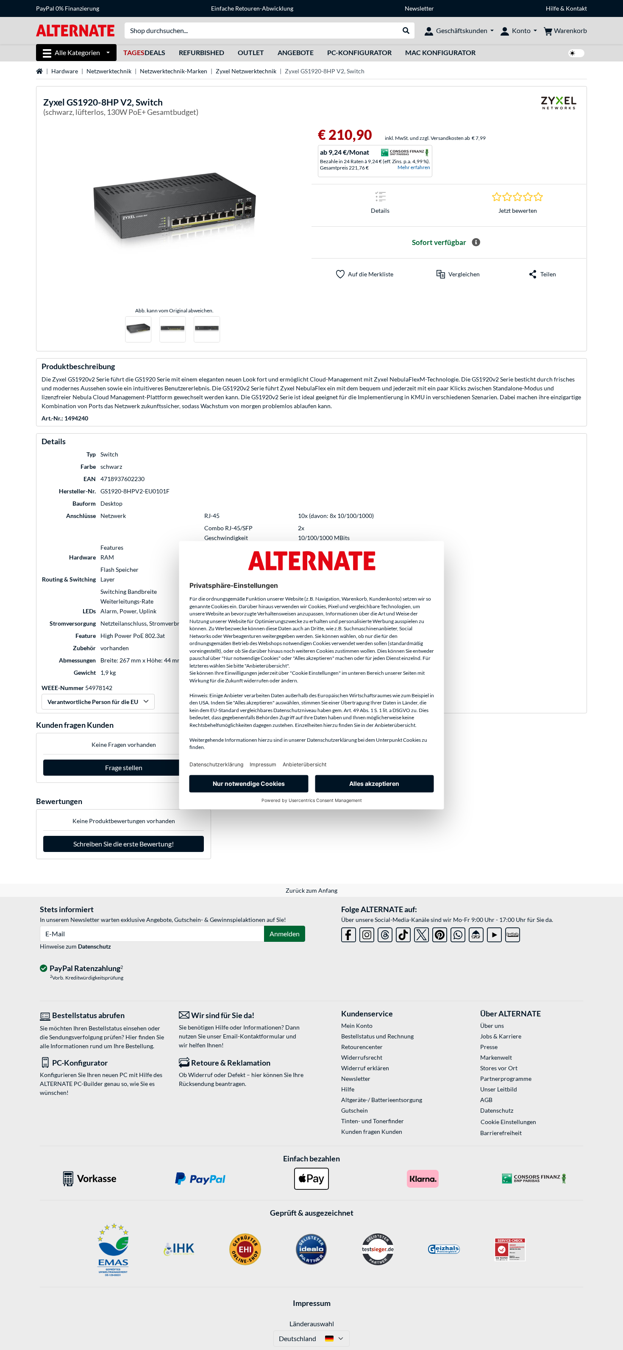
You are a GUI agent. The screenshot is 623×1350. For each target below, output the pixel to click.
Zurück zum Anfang (311, 890)
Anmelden (285, 934)
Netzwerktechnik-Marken (173, 71)
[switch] (576, 53)
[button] (458, 274)
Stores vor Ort (498, 1068)
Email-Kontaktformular (254, 1036)
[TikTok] (403, 933)
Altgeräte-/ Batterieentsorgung (381, 1099)
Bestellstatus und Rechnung (377, 1036)
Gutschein (354, 1110)
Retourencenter (362, 1046)
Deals (144, 52)
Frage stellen (123, 767)
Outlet (251, 52)
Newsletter (419, 8)
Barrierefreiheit (501, 1132)
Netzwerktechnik (108, 71)
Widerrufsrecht (361, 1057)
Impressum (312, 1303)
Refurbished (201, 52)
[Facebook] (348, 933)
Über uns (492, 1025)
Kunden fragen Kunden (371, 1131)
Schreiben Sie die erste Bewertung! (123, 844)
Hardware (64, 71)
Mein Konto (357, 1025)
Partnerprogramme (505, 1078)
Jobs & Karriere (500, 1036)
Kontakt (576, 8)
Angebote (296, 52)
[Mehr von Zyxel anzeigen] (558, 108)
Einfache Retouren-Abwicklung (252, 8)
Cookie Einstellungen (508, 1121)
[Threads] (385, 933)
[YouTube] (494, 933)
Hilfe (552, 8)
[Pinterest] (439, 933)
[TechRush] (476, 933)
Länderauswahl (311, 1323)
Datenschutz (94, 946)
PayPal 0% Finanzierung (67, 8)
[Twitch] (512, 933)
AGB (486, 1099)
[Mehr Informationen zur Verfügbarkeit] (476, 242)
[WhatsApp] (458, 933)
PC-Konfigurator (359, 52)
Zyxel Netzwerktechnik (246, 71)
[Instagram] (366, 933)
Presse (489, 1046)
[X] (421, 933)
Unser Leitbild (498, 1089)
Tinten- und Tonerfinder (372, 1121)
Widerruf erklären (365, 1068)
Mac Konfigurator (440, 52)
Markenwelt (496, 1057)
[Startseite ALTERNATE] (75, 30)
